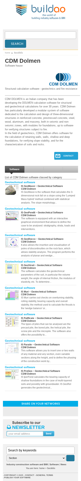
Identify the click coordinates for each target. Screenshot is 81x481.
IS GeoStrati (27, 265)
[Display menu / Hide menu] (75, 25)
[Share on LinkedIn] (30, 411)
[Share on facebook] (40, 411)
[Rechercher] (70, 458)
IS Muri (25, 291)
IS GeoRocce (28, 239)
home (7, 53)
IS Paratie (26, 344)
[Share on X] (51, 411)
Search (16, 43)
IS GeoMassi (28, 186)
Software (14, 169)
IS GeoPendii (28, 212)
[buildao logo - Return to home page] (41, 19)
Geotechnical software (20, 182)
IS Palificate (27, 318)
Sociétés (18, 53)
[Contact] (66, 158)
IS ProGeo (26, 371)
